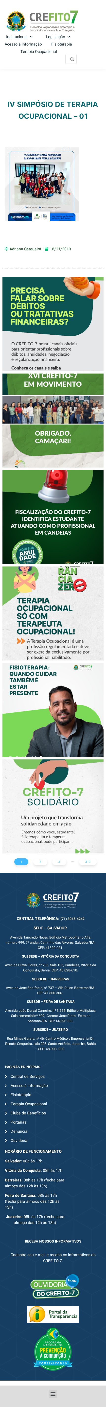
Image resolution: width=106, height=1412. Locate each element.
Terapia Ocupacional (38, 52)
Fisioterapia (61, 44)
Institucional (17, 37)
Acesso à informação (23, 44)
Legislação (55, 37)
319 (87, 862)
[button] (53, 1394)
